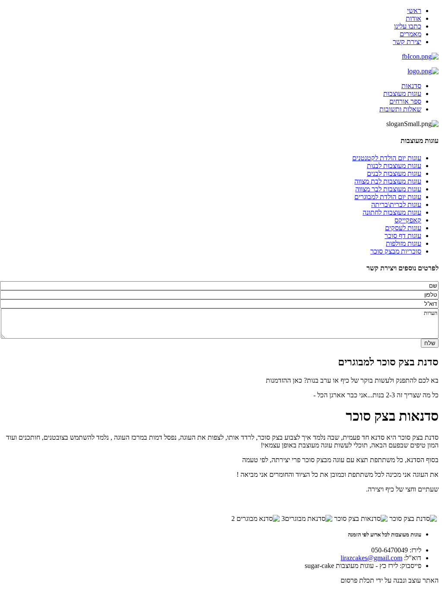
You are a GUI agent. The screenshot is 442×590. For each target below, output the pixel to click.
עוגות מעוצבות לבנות (394, 165)
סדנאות (411, 85)
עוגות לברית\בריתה (396, 204)
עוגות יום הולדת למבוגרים (387, 196)
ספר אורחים (405, 101)
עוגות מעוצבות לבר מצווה (388, 189)
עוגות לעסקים (403, 228)
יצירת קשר (407, 41)
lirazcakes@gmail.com (371, 557)
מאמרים (410, 34)
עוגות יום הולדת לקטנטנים (386, 158)
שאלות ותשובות (400, 109)
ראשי (414, 10)
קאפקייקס (408, 220)
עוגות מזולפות (403, 243)
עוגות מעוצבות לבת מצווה (387, 181)
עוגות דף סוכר (403, 235)
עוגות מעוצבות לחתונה (392, 212)
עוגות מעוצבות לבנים (394, 173)
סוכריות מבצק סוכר (395, 251)
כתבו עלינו (407, 26)
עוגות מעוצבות (402, 93)
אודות (413, 18)
